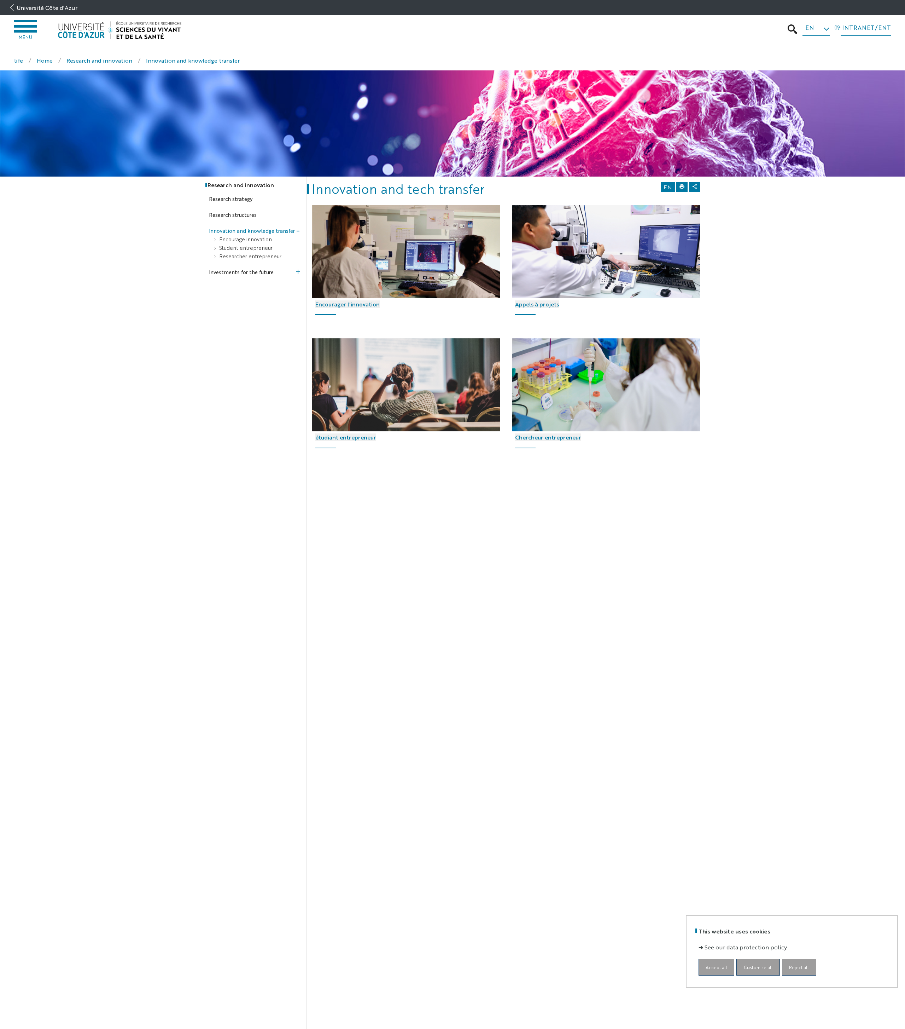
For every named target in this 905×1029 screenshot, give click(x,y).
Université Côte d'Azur (47, 7)
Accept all (716, 967)
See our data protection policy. (746, 946)
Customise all (758, 967)
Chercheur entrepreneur (548, 437)
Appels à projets (537, 304)
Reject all (799, 967)
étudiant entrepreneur (345, 437)
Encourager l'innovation (347, 304)
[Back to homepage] (119, 30)
